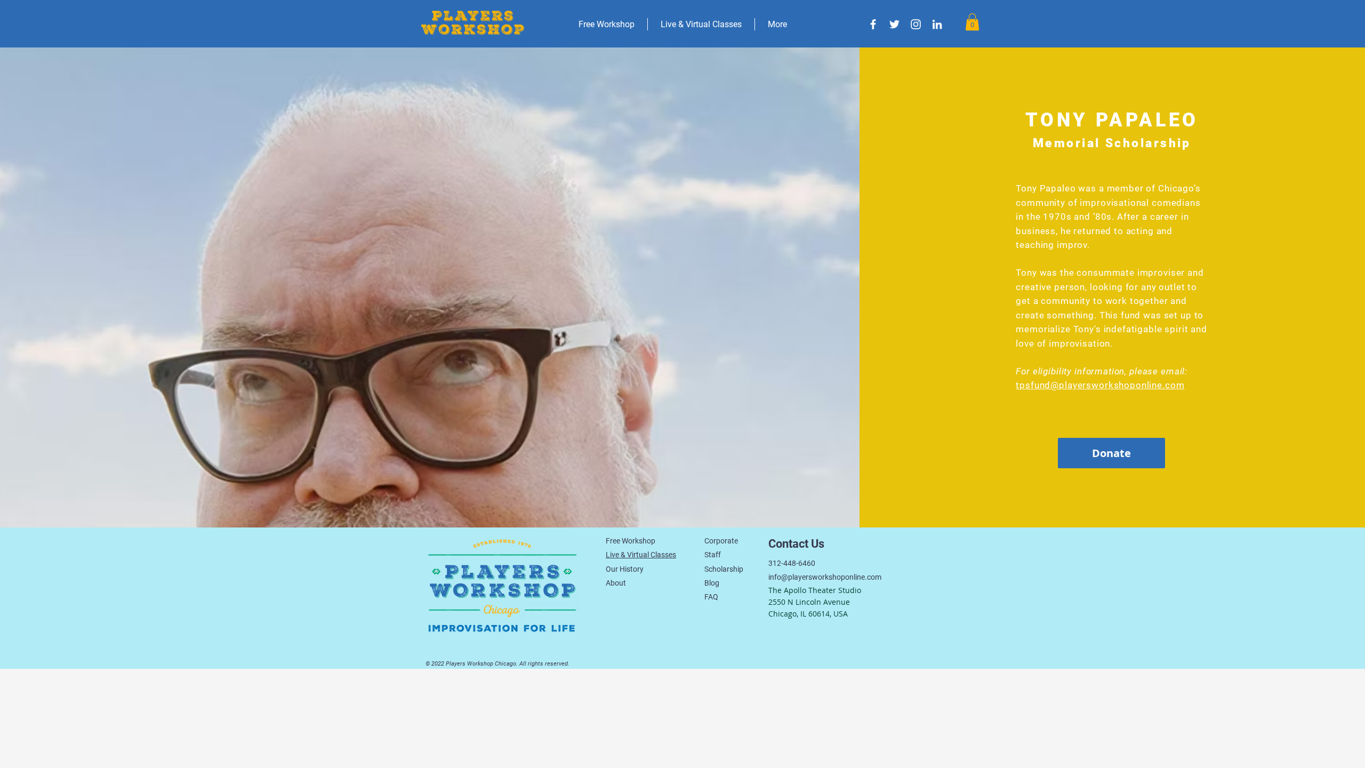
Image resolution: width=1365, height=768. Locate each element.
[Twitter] (894, 24)
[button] (972, 21)
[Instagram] (915, 24)
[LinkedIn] (937, 24)
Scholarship (723, 569)
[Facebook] (873, 24)
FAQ (711, 597)
